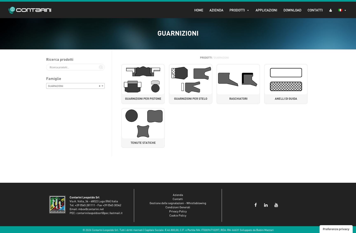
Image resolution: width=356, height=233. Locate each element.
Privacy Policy (178, 211)
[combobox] (75, 86)
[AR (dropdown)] (330, 10)
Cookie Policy (177, 215)
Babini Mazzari (265, 230)
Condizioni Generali (177, 207)
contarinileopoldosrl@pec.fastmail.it (99, 213)
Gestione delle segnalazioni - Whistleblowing (178, 203)
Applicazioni (266, 10)
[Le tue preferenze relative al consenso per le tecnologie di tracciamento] (336, 229)
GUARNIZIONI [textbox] (74, 86)
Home (198, 10)
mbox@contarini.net (91, 209)
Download (292, 10)
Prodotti (237, 10)
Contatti (315, 10)
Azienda (216, 10)
